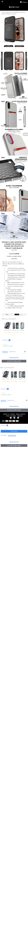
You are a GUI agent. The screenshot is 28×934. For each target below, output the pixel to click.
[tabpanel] (14, 444)
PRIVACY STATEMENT (11, 416)
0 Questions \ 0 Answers (8, 346)
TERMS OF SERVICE (20, 414)
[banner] (14, 7)
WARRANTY (20, 416)
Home (3, 12)
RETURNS (12, 414)
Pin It (20, 315)
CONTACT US (6, 414)
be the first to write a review (14, 361)
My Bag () (24, 2)
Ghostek (14, 250)
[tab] (5, 352)
